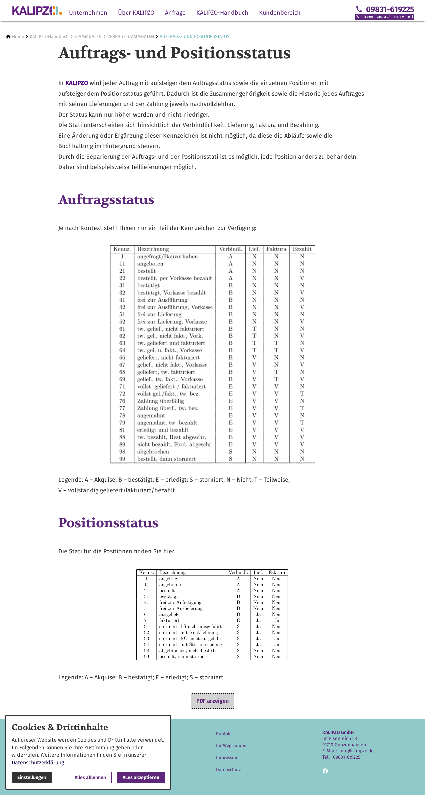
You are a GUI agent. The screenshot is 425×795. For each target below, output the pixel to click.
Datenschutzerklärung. (38, 762)
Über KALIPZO (136, 12)
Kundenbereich (280, 12)
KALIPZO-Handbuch (222, 12)
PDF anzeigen (212, 701)
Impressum (227, 757)
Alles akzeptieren (141, 777)
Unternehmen (88, 12)
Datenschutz (228, 769)
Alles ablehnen (90, 777)
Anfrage (175, 12)
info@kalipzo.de (356, 751)
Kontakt (224, 733)
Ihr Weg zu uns (231, 745)
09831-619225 (346, 757)
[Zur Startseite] (37, 10)
